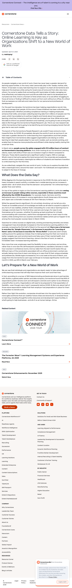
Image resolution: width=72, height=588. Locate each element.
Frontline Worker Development (48, 453)
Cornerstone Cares (8, 530)
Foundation (6, 526)
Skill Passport (6, 488)
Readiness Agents (8, 424)
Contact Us (40, 397)
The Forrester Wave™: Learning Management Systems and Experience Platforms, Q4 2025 (34, 351)
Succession (6, 446)
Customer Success (8, 515)
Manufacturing (43, 487)
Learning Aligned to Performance (49, 428)
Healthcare (41, 479)
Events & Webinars (8, 567)
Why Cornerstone (8, 507)
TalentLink (5, 484)
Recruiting (5, 443)
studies (5, 238)
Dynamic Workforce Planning (47, 449)
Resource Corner (7, 559)
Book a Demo (9, 407)
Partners (5, 541)
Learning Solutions (8, 458)
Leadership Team (8, 511)
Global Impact (7, 545)
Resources (5, 24)
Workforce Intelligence (9, 428)
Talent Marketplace (8, 439)
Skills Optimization (8, 432)
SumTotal (5, 480)
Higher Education (43, 491)
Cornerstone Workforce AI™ (11, 417)
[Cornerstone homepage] (18, 393)
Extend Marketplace (9, 499)
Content (4, 469)
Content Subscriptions (9, 473)
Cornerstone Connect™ (11, 311)
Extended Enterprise (9, 465)
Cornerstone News (17, 24)
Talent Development (9, 435)
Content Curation (43, 445)
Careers (4, 537)
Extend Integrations (8, 495)
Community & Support (44, 400)
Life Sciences (42, 483)
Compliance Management (46, 432)
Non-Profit (41, 498)
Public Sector (42, 472)
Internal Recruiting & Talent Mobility (50, 457)
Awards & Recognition (9, 548)
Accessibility (6, 552)
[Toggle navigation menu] (67, 14)
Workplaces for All (44, 464)
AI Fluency (41, 436)
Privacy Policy (23, 582)
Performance (6, 450)
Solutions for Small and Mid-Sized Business (52, 417)
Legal (16, 581)
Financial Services (44, 476)
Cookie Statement (33, 582)
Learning (5, 461)
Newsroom (5, 534)
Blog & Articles (7, 571)
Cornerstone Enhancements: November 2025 (20, 368)
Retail (39, 494)
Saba (3, 476)
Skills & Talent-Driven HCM (47, 420)
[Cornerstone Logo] (9, 14)
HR (3, 454)
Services (5, 491)
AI (2, 420)
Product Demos (7, 563)
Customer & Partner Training (47, 460)
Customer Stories (8, 519)
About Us (5, 522)
